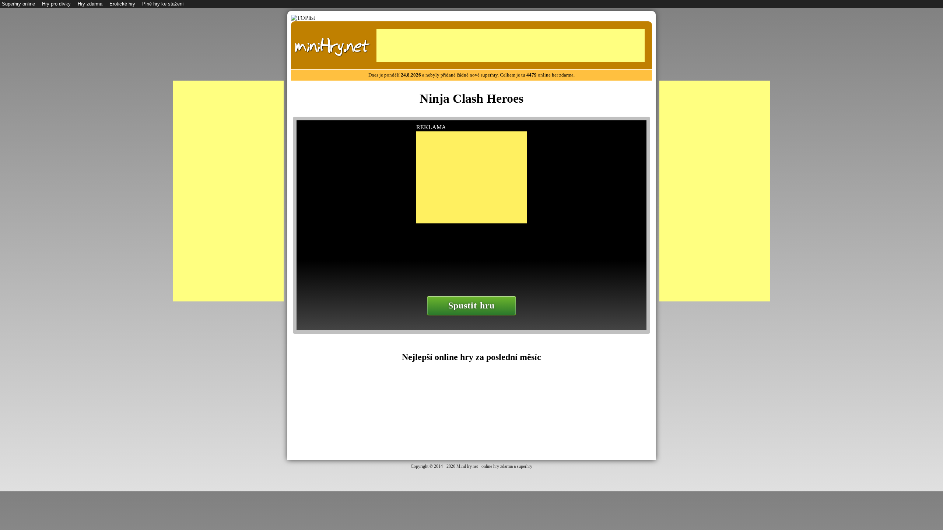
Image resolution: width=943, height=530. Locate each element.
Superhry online (18, 4)
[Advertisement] (510, 45)
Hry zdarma (90, 4)
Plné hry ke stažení (163, 4)
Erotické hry (122, 4)
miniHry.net (332, 46)
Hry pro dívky (56, 4)
